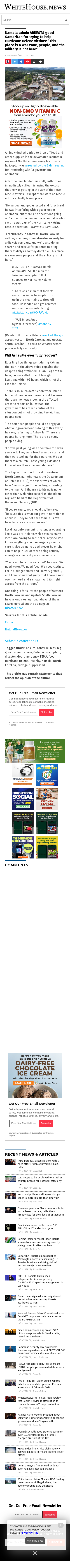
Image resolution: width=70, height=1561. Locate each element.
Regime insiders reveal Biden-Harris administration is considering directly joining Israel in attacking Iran (39, 1242)
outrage (22, 665)
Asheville (43, 648)
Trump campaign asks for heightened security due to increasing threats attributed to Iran (39, 1299)
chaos (28, 652)
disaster (10, 656)
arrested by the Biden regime (44, 165)
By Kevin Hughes (37, 1306)
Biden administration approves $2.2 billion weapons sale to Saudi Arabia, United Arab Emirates (39, 1333)
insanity (35, 661)
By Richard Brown (38, 1269)
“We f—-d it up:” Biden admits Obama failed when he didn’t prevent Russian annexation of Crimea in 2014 (39, 1384)
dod (19, 656)
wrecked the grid (53, 335)
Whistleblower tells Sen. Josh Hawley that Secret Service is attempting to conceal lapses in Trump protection (39, 1401)
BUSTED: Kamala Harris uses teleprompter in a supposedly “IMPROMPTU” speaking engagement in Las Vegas (40, 1281)
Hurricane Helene (16, 661)
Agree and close (35, 1540)
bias (53, 648)
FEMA (43, 656)
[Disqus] (35, 914)
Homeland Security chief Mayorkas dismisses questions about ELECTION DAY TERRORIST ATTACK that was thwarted (41, 1350)
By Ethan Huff (36, 1171)
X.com (9, 622)
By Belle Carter (36, 1249)
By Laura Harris (36, 1323)
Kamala (47, 661)
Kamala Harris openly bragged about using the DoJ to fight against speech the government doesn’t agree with (41, 1418)
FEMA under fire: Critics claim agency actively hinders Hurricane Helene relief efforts (41, 1452)
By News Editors (37, 1472)
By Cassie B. (35, 1188)
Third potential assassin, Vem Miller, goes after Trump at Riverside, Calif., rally (38, 1164)
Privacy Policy (29, 1533)
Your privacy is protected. (20, 722)
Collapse (39, 652)
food (51, 656)
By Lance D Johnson (39, 1357)
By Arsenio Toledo (38, 1219)
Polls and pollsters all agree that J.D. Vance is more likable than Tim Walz (39, 1196)
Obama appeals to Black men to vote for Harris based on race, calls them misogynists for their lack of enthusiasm (41, 1211)
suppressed (37, 665)
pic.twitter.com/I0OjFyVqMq (30, 312)
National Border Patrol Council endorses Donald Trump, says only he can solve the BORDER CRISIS (41, 1316)
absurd (31, 648)
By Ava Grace (36, 1202)
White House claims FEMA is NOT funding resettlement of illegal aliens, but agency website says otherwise (41, 1482)
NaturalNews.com (16, 629)
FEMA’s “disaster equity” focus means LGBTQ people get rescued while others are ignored (41, 1367)
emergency (31, 656)
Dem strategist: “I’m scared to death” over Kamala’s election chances (39, 1467)
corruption (53, 652)
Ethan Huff (28, 55)
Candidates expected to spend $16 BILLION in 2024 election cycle (37, 1227)
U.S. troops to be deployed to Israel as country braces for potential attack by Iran (40, 1181)
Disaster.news (14, 608)
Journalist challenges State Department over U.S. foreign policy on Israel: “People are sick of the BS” (40, 1435)
